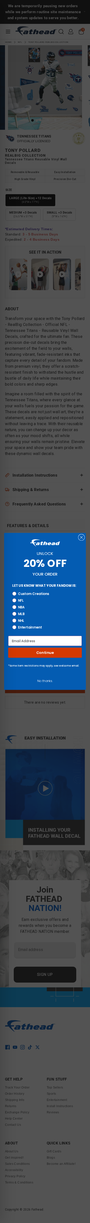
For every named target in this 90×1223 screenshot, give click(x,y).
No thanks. (45, 681)
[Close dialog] (81, 537)
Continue (45, 652)
